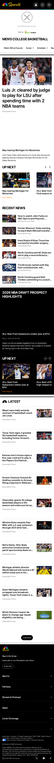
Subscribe (8, 666)
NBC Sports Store (43, 736)
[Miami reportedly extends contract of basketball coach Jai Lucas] (44, 413)
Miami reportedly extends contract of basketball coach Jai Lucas (17, 413)
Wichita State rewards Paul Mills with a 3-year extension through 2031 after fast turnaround (17, 525)
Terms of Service (37, 740)
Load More (27, 638)
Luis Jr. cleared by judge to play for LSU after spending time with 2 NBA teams (26, 98)
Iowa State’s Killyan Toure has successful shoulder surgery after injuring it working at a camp (33, 241)
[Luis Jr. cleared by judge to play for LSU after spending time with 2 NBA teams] (27, 71)
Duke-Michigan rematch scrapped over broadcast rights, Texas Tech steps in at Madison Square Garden (17, 592)
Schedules (41, 48)
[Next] (49, 167)
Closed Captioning (24, 736)
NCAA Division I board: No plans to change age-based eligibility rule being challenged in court (16, 615)
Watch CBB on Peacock (13, 48)
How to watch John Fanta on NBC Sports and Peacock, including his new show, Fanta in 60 (33, 217)
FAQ (34, 736)
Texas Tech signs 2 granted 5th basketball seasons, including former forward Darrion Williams (16, 435)
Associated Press (9, 111)
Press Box (6, 738)
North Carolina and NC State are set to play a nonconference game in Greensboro (34, 254)
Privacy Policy (26, 738)
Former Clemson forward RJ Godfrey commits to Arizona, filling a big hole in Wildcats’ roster (17, 480)
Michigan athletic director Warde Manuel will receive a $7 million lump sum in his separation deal (18, 570)
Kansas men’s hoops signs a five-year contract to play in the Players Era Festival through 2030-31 (17, 458)
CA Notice (26, 740)
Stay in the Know (9, 656)
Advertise (5, 736)
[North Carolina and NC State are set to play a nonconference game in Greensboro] (9, 255)
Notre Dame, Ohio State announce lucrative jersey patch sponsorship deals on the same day (16, 547)
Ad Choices (15, 738)
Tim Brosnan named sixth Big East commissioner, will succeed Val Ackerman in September (33, 266)
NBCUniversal (17, 744)
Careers (14, 736)
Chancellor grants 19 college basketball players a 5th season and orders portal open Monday (18, 503)
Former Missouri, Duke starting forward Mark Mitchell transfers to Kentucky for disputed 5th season (34, 229)
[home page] (11, 4)
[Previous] (45, 167)
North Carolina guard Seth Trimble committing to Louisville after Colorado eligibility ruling (35, 278)
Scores (29, 48)
